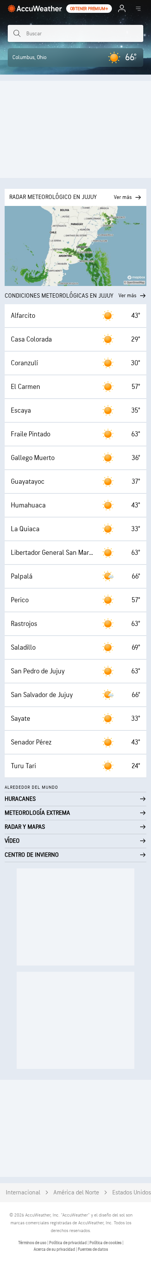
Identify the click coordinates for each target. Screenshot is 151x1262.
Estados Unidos (131, 1192)
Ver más (127, 295)
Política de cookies (105, 1242)
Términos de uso (32, 1242)
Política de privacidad (68, 1242)
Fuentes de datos (93, 1249)
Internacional (23, 1192)
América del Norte (76, 1192)
